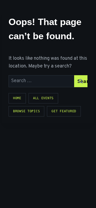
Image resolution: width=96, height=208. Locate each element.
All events (43, 98)
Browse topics (26, 111)
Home (17, 98)
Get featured (63, 111)
